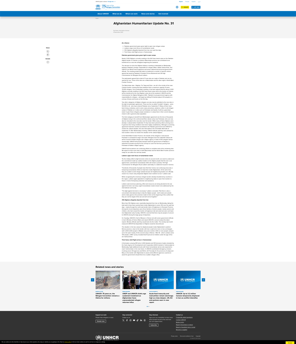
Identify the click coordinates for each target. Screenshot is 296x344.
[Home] (106, 7)
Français (187, 1)
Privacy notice (174, 336)
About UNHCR (103, 13)
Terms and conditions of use (186, 336)
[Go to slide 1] (147, 307)
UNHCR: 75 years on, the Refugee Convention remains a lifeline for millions (107, 295)
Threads (145, 320)
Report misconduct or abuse (184, 325)
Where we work (131, 13)
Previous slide (92, 279)
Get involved (163, 13)
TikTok (138, 320)
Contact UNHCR (181, 320)
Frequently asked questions (184, 317)
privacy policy (68, 342)
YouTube (134, 320)
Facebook (127, 320)
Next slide (203, 279)
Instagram (131, 320)
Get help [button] (197, 7)
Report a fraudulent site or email (185, 327)
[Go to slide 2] (149, 307)
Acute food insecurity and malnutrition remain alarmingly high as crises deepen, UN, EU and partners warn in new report (161, 298)
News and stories (148, 13)
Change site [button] (111, 1)
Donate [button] (186, 7)
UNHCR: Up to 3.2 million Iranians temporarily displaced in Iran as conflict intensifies (187, 295)
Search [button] (172, 7)
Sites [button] (177, 7)
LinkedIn (141, 320)
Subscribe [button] (154, 325)
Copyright (198, 336)
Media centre (180, 322)
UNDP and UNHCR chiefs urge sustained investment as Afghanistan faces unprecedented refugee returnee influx (134, 298)
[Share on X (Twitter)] (47, 51)
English (181, 1)
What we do (117, 13)
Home (97, 18)
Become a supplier (181, 330)
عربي (199, 1)
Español (193, 1)
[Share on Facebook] (47, 54)
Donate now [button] (101, 321)
